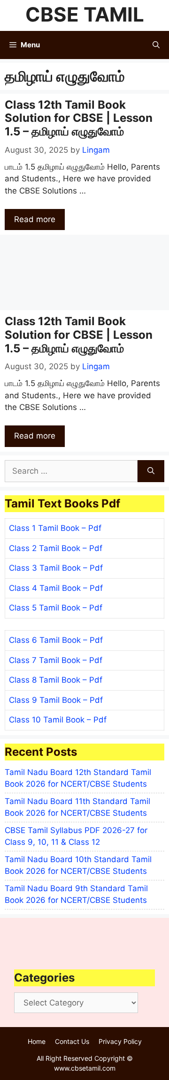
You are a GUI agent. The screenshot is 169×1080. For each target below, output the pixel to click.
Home (37, 1041)
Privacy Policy (120, 1041)
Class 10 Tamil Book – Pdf (58, 719)
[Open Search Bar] (156, 45)
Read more (34, 219)
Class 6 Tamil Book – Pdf (56, 640)
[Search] (151, 471)
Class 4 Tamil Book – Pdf (56, 588)
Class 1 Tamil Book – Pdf (55, 528)
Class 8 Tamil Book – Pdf (55, 680)
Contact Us (72, 1041)
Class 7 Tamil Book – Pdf (55, 660)
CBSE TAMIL (84, 14)
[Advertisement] (84, 272)
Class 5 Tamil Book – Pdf (55, 607)
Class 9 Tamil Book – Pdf (56, 700)
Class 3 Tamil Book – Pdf (56, 568)
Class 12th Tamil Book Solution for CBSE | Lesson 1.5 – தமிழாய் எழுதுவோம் (79, 118)
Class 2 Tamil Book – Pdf (55, 548)
